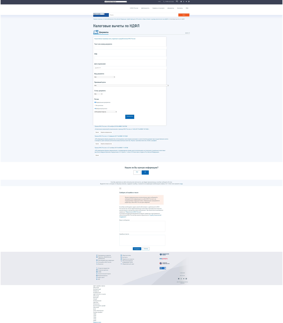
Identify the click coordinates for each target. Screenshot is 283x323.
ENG (187, 8)
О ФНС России (134, 8)
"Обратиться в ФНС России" (133, 212)
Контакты (180, 8)
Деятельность (145, 8)
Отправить (137, 249)
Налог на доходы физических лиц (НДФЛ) (157, 19)
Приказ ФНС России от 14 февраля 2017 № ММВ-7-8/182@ (131, 138)
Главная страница (98, 19)
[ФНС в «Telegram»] (186, 1)
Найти (184, 15)
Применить (129, 116)
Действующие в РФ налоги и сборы (137, 19)
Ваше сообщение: (124, 220)
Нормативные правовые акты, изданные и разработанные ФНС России (114, 38)
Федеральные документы (103, 102)
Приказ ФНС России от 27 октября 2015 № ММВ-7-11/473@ (130, 150)
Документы (171, 8)
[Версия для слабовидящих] (159, 1)
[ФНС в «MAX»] (189, 1)
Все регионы (99, 105)
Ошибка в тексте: (124, 234)
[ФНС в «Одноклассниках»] (184, 1)
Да (145, 172)
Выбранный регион (101, 108)
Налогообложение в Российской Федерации (115, 19)
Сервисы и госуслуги (158, 8)
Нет (137, 172)
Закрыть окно (97, 322)
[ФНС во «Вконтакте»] (181, 1)
